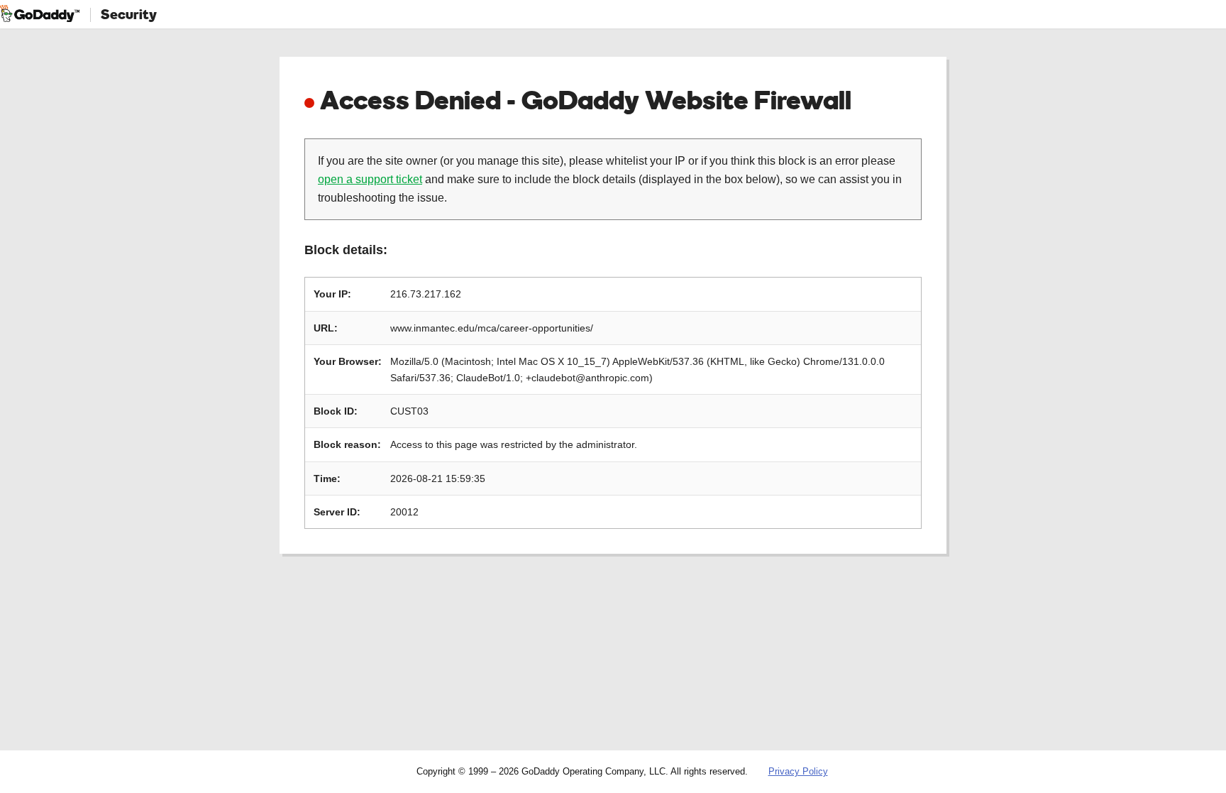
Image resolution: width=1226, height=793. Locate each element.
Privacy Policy (798, 771)
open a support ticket (370, 179)
